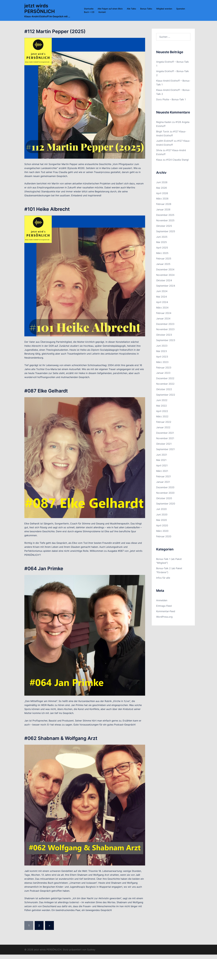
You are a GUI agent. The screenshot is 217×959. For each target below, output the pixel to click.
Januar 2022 (163, 427)
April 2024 (162, 302)
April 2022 (162, 411)
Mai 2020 (161, 519)
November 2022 (165, 383)
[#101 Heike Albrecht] (84, 275)
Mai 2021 (161, 460)
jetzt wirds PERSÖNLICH (39, 8)
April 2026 (162, 193)
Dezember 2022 (165, 378)
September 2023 (165, 340)
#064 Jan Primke (43, 568)
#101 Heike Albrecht (47, 209)
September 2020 (165, 503)
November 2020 (165, 492)
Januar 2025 (163, 263)
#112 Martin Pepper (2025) (55, 31)
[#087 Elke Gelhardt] (84, 457)
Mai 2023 (161, 351)
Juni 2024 (161, 291)
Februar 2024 (163, 313)
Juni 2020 (161, 514)
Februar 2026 (163, 204)
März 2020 (162, 530)
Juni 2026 (161, 182)
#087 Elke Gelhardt (46, 391)
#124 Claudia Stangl (177, 159)
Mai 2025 (161, 242)
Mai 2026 (161, 187)
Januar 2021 (163, 481)
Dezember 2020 (165, 487)
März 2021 (162, 470)
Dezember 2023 (165, 323)
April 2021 (162, 465)
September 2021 (165, 449)
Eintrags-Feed (164, 605)
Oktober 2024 (164, 280)
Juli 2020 (161, 509)
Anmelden (161, 600)
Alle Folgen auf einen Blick (110, 8)
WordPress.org (164, 616)
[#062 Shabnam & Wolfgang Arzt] (84, 804)
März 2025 (162, 253)
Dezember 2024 (165, 269)
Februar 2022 (163, 421)
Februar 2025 (163, 258)
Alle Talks (131, 8)
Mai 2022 (161, 405)
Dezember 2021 (165, 432)
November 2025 (165, 220)
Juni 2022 (161, 400)
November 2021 (165, 438)
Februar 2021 (163, 476)
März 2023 (162, 362)
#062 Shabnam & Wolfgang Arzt (60, 738)
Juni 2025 (161, 236)
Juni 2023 (161, 345)
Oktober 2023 (164, 334)
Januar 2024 (163, 318)
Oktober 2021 (164, 443)
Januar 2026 (163, 209)
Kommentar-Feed (165, 611)
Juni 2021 (161, 454)
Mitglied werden (164, 8)
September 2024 (165, 285)
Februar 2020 (163, 536)
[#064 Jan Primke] (84, 635)
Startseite (88, 8)
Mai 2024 (161, 296)
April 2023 (162, 356)
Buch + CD (89, 12)
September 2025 (165, 231)
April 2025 (162, 247)
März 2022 (162, 416)
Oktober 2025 (164, 225)
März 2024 (162, 307)
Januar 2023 (163, 372)
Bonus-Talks (146, 8)
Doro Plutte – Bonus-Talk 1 (171, 99)
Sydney (91, 949)
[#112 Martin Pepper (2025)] (84, 98)
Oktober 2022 (164, 389)
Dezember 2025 (165, 214)
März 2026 (162, 198)
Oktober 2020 (164, 498)
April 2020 (162, 525)
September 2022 (165, 394)
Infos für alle (163, 577)
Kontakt (102, 12)
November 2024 (165, 274)
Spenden (180, 8)
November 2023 (165, 329)
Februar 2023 (163, 367)
